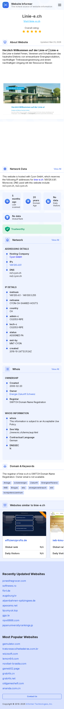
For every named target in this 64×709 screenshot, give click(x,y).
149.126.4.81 (15, 265)
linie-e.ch (38, 179)
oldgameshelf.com (13, 683)
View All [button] (57, 169)
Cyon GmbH (16, 257)
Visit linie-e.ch (31, 21)
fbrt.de (6, 590)
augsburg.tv (9, 595)
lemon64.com (10, 658)
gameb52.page (11, 668)
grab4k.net (8, 678)
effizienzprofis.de (16, 540)
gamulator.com (11, 643)
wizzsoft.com (10, 653)
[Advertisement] (31, 74)
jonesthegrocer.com (14, 580)
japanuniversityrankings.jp (17, 625)
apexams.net (9, 605)
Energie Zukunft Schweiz (22, 394)
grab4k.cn (8, 673)
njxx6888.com (10, 620)
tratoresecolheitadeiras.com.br (20, 648)
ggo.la (5, 615)
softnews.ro (9, 585)
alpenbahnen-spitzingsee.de (18, 600)
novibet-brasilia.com (14, 663)
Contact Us (32, 696)
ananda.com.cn (11, 688)
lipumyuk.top (10, 610)
